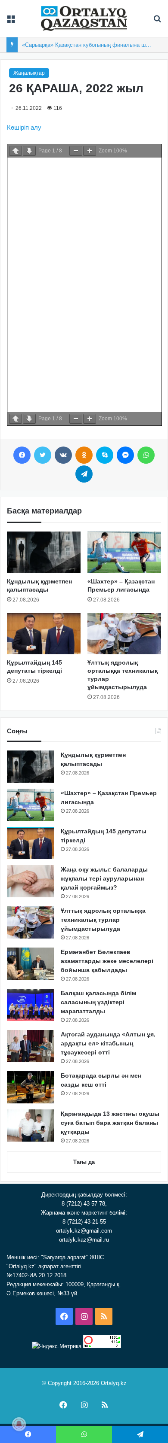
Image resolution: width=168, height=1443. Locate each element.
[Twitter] (42, 455)
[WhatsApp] (146, 455)
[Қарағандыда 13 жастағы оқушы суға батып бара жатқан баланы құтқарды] (30, 1125)
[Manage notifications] (19, 1424)
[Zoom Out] (75, 151)
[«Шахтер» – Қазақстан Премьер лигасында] (124, 552)
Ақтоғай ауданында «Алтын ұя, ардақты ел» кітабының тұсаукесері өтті (108, 1043)
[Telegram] (84, 474)
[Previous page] (15, 151)
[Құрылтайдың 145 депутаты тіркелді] (44, 633)
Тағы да (84, 1162)
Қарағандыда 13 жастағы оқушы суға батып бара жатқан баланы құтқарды (110, 1122)
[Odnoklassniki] (84, 455)
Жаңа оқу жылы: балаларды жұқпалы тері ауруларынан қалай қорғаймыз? (104, 878)
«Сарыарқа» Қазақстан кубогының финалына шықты (90, 45)
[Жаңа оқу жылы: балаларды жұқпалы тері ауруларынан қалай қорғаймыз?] (30, 881)
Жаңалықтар (29, 73)
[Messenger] (125, 455)
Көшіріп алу (24, 127)
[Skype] (104, 455)
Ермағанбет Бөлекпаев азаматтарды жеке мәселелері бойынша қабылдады (107, 960)
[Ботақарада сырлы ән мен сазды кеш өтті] (30, 1087)
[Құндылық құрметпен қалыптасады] (44, 552)
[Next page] (29, 151)
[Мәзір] (10, 21)
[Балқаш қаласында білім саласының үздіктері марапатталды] (30, 1005)
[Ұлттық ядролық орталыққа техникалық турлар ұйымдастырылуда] (124, 633)
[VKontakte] (63, 455)
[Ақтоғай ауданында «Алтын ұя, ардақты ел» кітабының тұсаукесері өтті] (30, 1046)
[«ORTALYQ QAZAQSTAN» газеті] (84, 18)
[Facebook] (22, 455)
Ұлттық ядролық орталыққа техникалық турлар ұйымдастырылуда (103, 919)
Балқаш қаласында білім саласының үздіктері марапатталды (98, 1002)
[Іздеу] (157, 21)
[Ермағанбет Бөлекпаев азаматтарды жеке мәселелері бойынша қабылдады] (30, 964)
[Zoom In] (89, 151)
